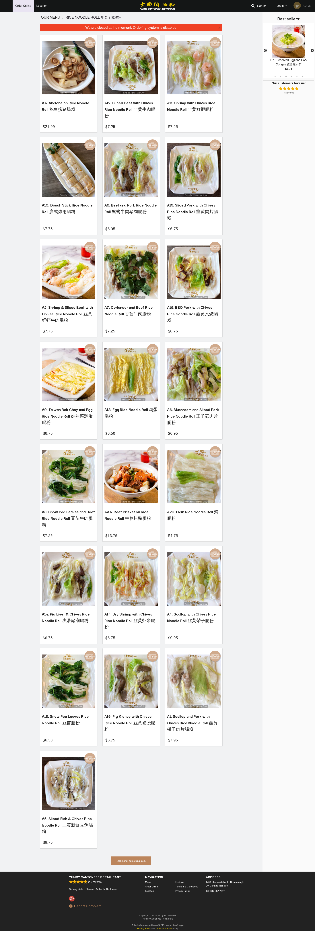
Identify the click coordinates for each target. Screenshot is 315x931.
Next (312, 50)
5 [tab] (297, 76)
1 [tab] (275, 76)
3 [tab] (286, 76)
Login (280, 5)
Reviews (179, 882)
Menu (148, 882)
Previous (265, 50)
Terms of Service (163, 928)
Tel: (215, 891)
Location (41, 5)
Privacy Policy (182, 891)
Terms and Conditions (186, 886)
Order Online (23, 5)
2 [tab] (280, 76)
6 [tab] (302, 76)
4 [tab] (291, 76)
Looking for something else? (131, 860)
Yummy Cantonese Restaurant (95, 877)
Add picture (90, 42)
